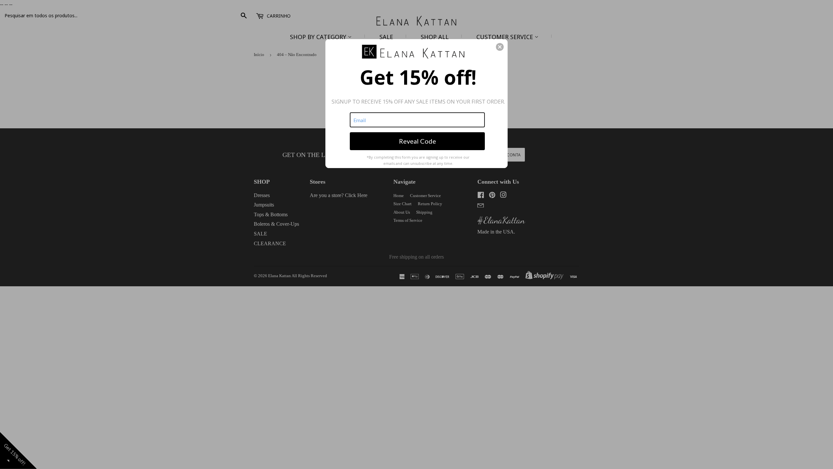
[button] (500, 47)
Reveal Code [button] (417, 141)
